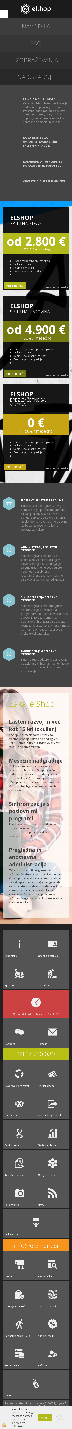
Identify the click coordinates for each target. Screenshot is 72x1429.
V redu (45, 1418)
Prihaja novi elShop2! (39, 99)
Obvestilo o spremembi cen (44, 181)
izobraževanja (36, 60)
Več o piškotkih (61, 1417)
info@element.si (36, 1245)
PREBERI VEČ (14, 285)
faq (36, 43)
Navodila (36, 26)
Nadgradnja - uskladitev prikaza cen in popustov (42, 163)
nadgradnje (36, 77)
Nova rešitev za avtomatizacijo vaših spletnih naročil (40, 141)
